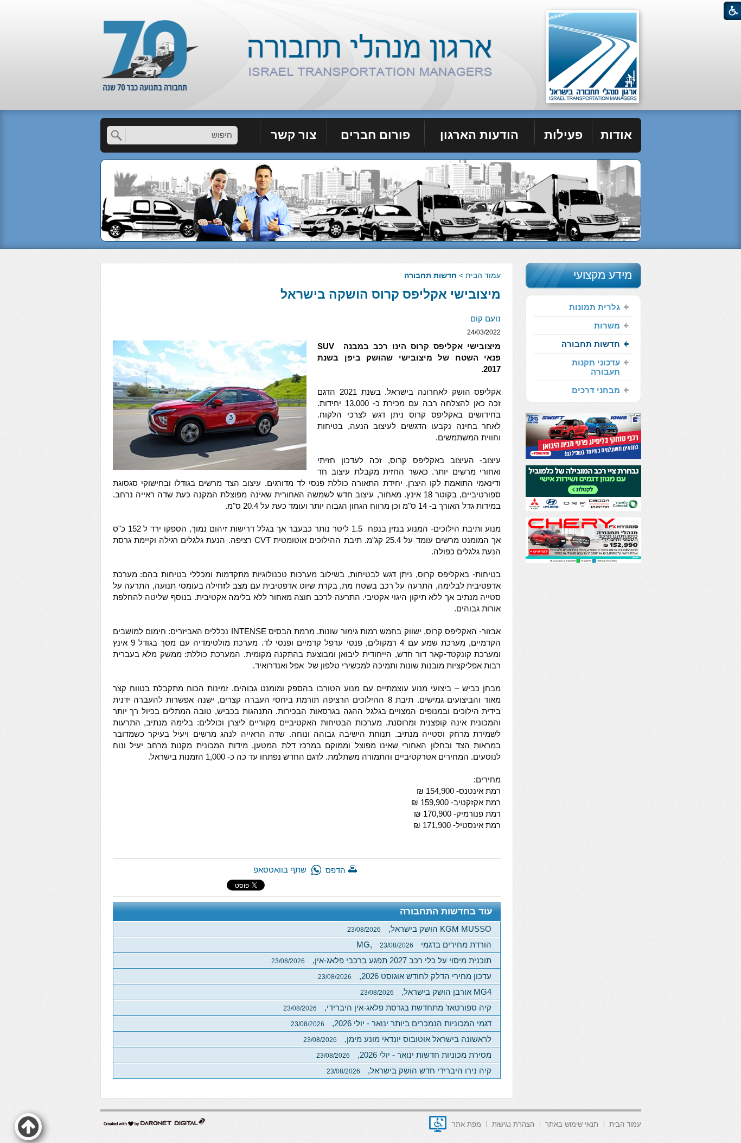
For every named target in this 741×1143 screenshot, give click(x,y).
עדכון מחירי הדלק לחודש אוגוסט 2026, (404, 976)
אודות (616, 135)
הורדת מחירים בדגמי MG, (423, 944)
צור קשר (293, 135)
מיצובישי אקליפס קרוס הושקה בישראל (390, 294)
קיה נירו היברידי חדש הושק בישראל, (409, 1070)
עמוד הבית (483, 275)
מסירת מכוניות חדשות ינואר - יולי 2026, (403, 1054)
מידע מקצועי (602, 275)
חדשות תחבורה (430, 275)
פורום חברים (375, 135)
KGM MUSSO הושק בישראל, (419, 928)
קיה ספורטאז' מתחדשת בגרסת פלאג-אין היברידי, (387, 1007)
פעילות (563, 135)
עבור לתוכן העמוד (370, 10)
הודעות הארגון (479, 135)
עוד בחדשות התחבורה (446, 911)
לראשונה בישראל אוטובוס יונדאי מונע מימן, (397, 1039)
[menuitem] (616, 135)
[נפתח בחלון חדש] (437, 1124)
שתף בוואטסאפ (279, 869)
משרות (607, 325)
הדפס (335, 870)
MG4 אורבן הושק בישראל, (425, 991)
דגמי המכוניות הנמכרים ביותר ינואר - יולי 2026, (391, 1023)
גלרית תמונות (594, 307)
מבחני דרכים (596, 390)
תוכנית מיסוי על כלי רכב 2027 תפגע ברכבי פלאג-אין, (381, 960)
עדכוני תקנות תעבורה (596, 367)
